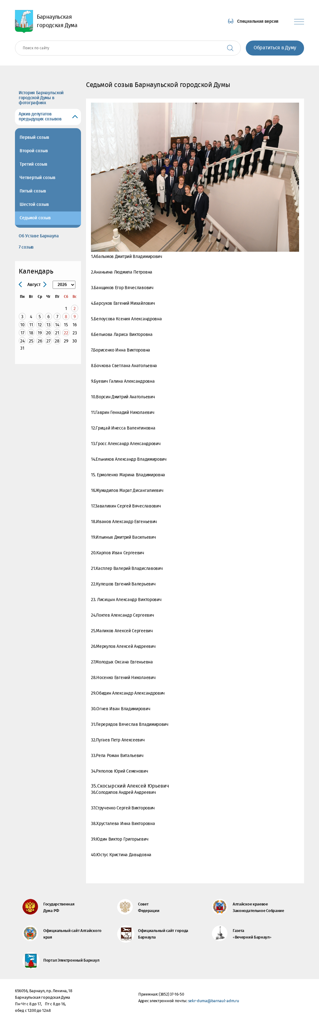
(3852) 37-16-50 (171, 994)
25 (31, 341)
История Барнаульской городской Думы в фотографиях (41, 98)
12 (40, 325)
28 (57, 341)
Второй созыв (34, 151)
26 (40, 341)
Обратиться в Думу (275, 48)
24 (22, 341)
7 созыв (26, 247)
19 (40, 333)
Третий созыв (33, 164)
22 (66, 333)
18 (31, 333)
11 (31, 325)
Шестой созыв (34, 204)
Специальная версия (258, 21)
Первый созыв (34, 137)
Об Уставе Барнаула (39, 236)
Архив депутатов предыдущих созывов (40, 117)
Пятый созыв (33, 191)
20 (48, 333)
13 (48, 325)
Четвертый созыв (37, 177)
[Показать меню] (299, 21)
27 (48, 341)
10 (22, 325)
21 (57, 333)
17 (22, 333)
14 (57, 325)
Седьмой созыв (35, 218)
